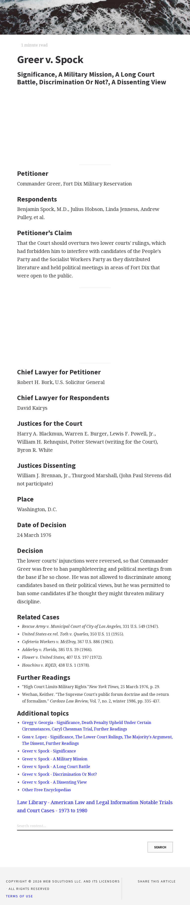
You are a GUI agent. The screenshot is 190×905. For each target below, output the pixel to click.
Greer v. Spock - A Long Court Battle (56, 766)
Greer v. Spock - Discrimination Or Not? (59, 774)
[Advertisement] (95, 126)
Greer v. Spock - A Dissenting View (54, 782)
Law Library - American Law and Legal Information (77, 802)
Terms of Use (19, 896)
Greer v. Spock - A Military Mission (54, 759)
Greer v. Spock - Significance (49, 751)
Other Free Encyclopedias (46, 790)
